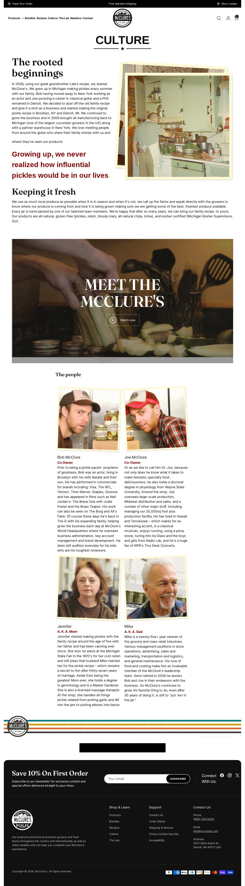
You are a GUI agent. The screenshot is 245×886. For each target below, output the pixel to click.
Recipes (114, 827)
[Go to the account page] (227, 18)
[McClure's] (122, 18)
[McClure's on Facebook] (222, 776)
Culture (113, 834)
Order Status (157, 821)
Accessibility (157, 840)
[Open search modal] (219, 18)
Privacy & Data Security (164, 834)
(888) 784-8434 (203, 819)
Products (115, 815)
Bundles (114, 821)
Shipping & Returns (161, 827)
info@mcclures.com (205, 831)
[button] (58, 712)
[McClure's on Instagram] (229, 776)
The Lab (114, 840)
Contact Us (156, 815)
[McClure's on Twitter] (237, 776)
